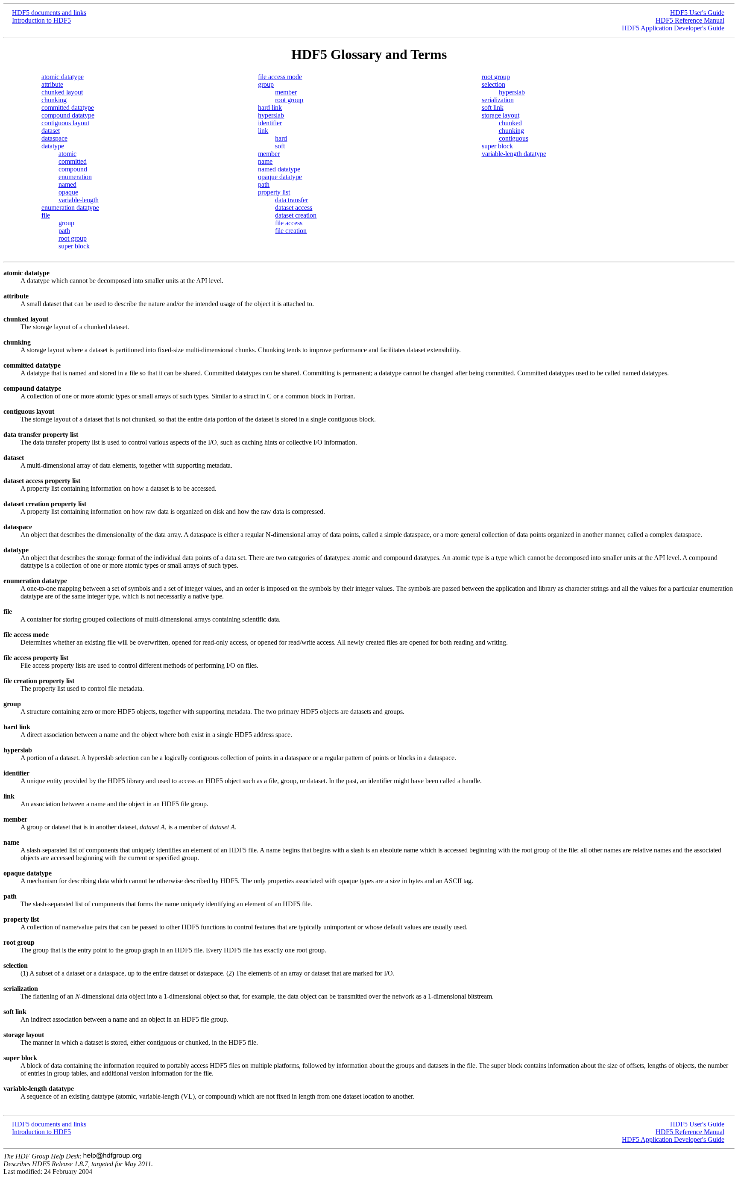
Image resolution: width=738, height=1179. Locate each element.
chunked (510, 123)
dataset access (293, 207)
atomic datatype (62, 76)
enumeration (75, 176)
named (67, 184)
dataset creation (295, 215)
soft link (493, 107)
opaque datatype (280, 176)
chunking (54, 99)
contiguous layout (65, 123)
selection (493, 84)
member (286, 92)
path (64, 230)
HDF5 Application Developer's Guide (673, 28)
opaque (68, 192)
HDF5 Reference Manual (690, 20)
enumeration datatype (70, 207)
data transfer (291, 199)
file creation (291, 230)
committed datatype (67, 107)
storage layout (500, 115)
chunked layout (62, 92)
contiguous (513, 138)
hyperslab (271, 115)
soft (280, 146)
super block (74, 246)
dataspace (54, 138)
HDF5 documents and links (49, 12)
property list (274, 192)
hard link (270, 107)
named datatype (279, 169)
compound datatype (67, 115)
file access (288, 223)
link (263, 130)
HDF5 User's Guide (697, 12)
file (45, 215)
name (265, 161)
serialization (498, 99)
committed (73, 161)
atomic (67, 153)
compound (73, 169)
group (66, 223)
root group (73, 238)
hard (281, 138)
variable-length (79, 199)
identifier (270, 123)
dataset (50, 130)
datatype (52, 146)
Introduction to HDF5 (41, 20)
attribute (52, 84)
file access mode (280, 76)
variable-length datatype (514, 153)
